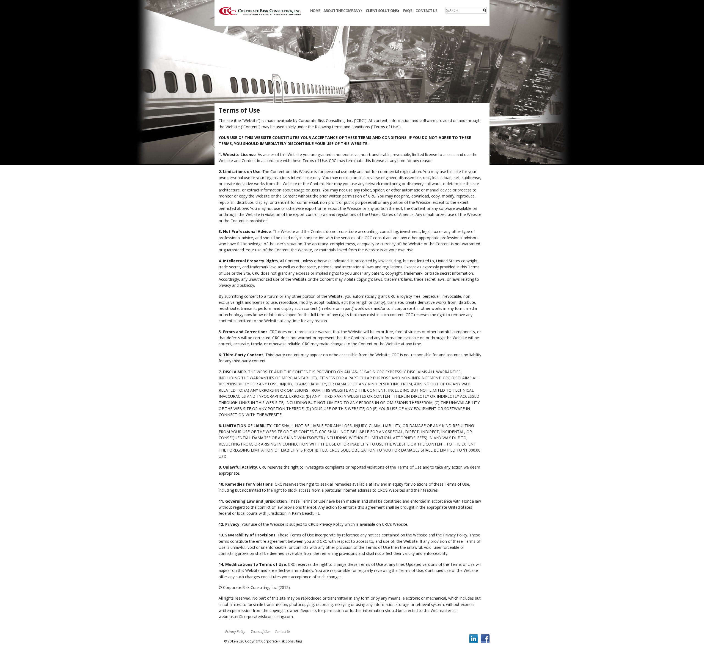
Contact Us (426, 10)
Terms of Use (260, 631)
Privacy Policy (235, 631)
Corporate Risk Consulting (263, 11)
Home (315, 10)
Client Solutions (382, 10)
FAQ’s (407, 10)
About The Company (341, 10)
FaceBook (485, 638)
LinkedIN (473, 638)
